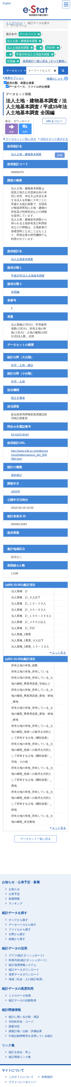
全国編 (15, 291)
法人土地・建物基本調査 (26, 154)
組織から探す (17, 939)
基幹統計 (16, 475)
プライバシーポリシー (22, 1082)
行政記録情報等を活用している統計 (31, 1035)
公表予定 (14, 894)
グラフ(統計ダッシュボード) (26, 955)
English (7, 3)
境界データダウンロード (24, 974)
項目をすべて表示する (54, 139)
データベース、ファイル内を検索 (29, 86)
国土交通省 (18, 397)
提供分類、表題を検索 (20, 82)
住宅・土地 (18, 381)
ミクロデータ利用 (20, 995)
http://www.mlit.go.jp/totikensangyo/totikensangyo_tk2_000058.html (29, 454)
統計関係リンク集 (20, 1056)
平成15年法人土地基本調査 (28, 275)
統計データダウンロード (24, 969)
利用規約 (47, 1077)
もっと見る (58, 652)
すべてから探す (18, 919)
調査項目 (14, 1026)
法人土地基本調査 (22, 259)
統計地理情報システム (22, 964)
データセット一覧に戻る (20, 139)
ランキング (15, 903)
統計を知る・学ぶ (20, 1052)
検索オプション (14, 78)
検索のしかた (55, 78)
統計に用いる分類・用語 (24, 1016)
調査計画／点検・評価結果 (25, 1031)
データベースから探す (22, 924)
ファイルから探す (20, 929)
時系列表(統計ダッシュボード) (28, 960)
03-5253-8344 (20, 434)
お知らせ (14, 889)
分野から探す (17, 934)
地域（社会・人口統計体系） (27, 979)
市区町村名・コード (21, 1021)
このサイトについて (21, 1077)
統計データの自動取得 (22, 1000)
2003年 (15, 491)
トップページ (14, 23)
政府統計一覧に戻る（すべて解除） (45, 61)
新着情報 (14, 898)
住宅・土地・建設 (22, 365)
